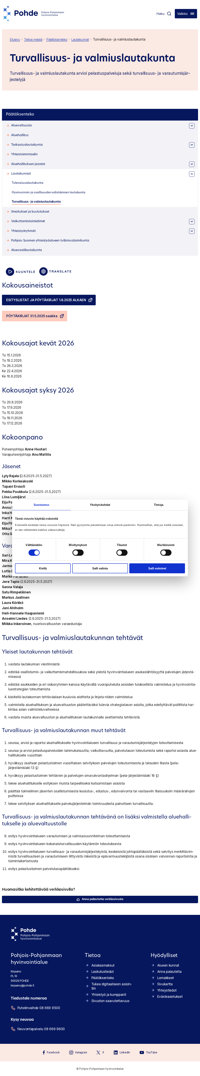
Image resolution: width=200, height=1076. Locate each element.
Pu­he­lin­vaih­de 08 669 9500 (38, 1008)
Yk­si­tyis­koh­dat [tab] (100, 504)
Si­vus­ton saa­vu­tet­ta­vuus (110, 1001)
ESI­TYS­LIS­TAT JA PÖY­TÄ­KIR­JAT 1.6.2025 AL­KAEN (46, 300)
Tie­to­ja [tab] (158, 504)
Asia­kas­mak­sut (102, 965)
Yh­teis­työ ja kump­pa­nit (108, 995)
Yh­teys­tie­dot (167, 990)
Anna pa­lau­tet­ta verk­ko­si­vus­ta (102, 899)
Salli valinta (100, 568)
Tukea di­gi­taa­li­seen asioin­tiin (111, 986)
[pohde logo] (33, 13)
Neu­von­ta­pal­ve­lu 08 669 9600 (41, 1029)
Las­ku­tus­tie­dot (102, 972)
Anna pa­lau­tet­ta (169, 972)
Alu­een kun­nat (168, 965)
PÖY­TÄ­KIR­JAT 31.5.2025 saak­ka (31, 316)
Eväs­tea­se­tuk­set (170, 997)
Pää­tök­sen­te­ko (102, 978)
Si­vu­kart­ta (165, 984)
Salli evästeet (157, 568)
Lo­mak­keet (165, 978)
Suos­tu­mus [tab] (41, 504)
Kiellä (43, 568)
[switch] (78, 553)
